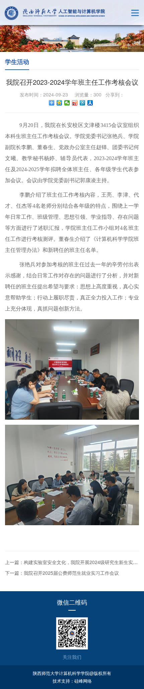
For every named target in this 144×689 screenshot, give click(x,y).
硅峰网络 (83, 681)
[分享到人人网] (90, 103)
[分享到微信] (67, 103)
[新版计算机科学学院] (55, 13)
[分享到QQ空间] (59, 103)
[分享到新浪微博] (75, 103)
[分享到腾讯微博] (82, 103)
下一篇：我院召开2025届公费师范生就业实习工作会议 (62, 572)
